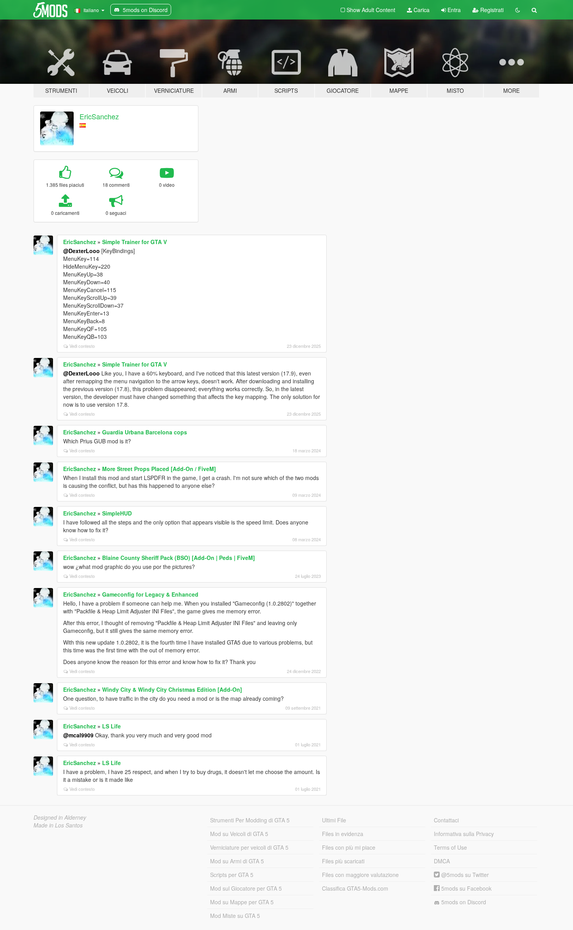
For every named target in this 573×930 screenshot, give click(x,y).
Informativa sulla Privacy (464, 834)
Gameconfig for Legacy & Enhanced (150, 594)
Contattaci (446, 820)
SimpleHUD (117, 513)
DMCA (442, 861)
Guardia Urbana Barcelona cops (144, 432)
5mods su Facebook (466, 888)
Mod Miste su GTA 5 (235, 915)
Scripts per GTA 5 (231, 875)
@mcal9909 (78, 735)
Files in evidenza (342, 834)
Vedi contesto (82, 346)
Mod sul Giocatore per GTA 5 (246, 888)
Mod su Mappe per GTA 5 (242, 902)
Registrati (491, 10)
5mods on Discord (463, 902)
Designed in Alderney (60, 817)
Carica (421, 10)
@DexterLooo (81, 251)
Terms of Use (450, 847)
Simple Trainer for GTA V (134, 242)
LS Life (111, 726)
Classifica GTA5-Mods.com (355, 888)
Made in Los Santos (58, 825)
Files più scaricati (343, 861)
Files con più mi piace (348, 847)
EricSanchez (99, 116)
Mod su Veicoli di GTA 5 (239, 834)
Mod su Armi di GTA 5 (237, 861)
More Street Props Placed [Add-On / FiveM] (159, 469)
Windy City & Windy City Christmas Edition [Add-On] (172, 689)
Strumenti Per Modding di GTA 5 (250, 820)
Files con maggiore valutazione (360, 875)
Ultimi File (334, 820)
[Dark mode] (517, 9)
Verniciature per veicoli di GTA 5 (249, 847)
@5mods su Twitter (464, 875)
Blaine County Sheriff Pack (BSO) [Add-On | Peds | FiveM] (178, 558)
